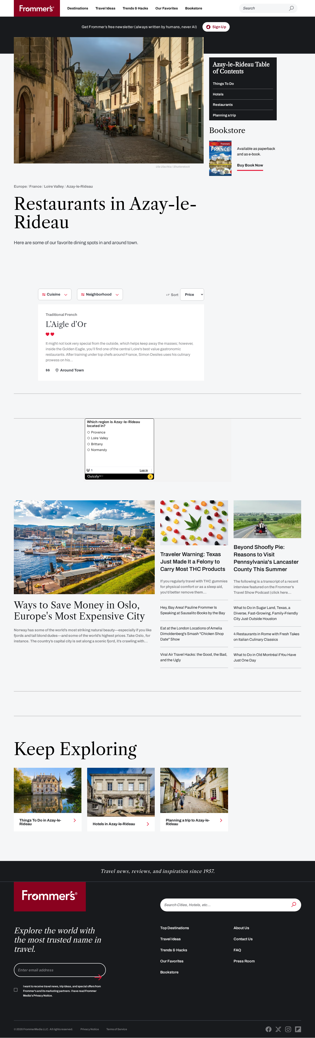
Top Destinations (174, 928)
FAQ (237, 950)
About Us (241, 928)
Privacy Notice (89, 1029)
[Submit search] (293, 8)
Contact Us (243, 939)
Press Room (244, 961)
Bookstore (193, 8)
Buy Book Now (250, 165)
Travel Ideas (105, 8)
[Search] (294, 904)
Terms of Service (116, 1029)
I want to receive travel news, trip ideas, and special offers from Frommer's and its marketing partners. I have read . (62, 991)
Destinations (77, 8)
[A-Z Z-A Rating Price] (183, 296)
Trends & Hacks (135, 8)
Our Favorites (166, 8)
